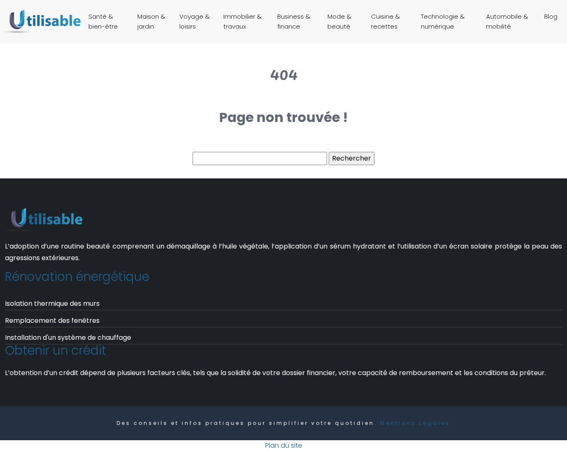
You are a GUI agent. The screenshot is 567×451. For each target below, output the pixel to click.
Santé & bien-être (103, 21)
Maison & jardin (151, 21)
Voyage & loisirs (194, 21)
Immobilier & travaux (242, 21)
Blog (550, 16)
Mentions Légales (415, 423)
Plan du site (283, 445)
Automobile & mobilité (507, 21)
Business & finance (293, 21)
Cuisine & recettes (385, 21)
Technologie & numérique (443, 21)
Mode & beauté (339, 21)
